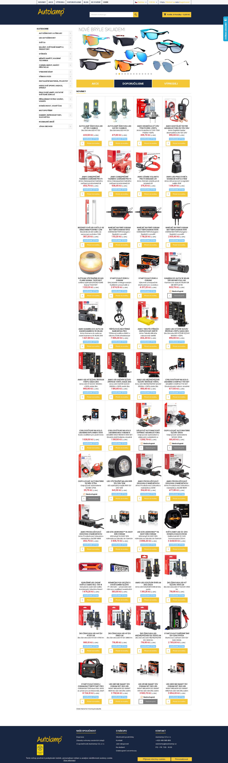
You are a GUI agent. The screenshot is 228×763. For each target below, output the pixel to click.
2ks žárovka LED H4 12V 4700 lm (90, 634)
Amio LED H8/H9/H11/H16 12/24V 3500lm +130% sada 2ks (148, 381)
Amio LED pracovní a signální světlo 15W (176, 177)
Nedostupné (179, 295)
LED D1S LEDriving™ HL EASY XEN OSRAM (119, 533)
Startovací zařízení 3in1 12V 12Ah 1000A (176, 634)
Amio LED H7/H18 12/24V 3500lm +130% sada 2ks (177, 330)
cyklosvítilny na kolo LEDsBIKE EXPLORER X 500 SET (91, 432)
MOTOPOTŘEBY (45, 110)
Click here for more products (88, 709)
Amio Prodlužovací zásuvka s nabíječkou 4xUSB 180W (176, 483)
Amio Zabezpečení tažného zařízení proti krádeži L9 (119, 178)
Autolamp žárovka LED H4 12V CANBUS (119, 127)
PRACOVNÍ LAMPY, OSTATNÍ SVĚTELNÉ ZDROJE (51, 93)
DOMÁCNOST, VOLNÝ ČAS (50, 106)
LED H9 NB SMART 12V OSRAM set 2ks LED (148, 685)
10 (142, 74)
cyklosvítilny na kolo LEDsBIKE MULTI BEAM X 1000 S (119, 432)
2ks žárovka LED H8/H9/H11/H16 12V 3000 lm (148, 634)
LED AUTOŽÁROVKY (47, 38)
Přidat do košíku (93, 143)
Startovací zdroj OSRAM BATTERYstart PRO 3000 (91, 686)
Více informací (69, 760)
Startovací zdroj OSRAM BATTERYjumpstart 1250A (119, 280)
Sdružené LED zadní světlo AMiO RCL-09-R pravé (91, 584)
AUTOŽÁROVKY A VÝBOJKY (50, 33)
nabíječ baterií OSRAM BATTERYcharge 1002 (119, 228)
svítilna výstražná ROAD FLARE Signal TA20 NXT (91, 279)
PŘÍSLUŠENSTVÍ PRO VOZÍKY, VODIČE (51, 100)
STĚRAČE (43, 54)
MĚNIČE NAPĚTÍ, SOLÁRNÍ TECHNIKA (50, 59)
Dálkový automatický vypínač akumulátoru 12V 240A (148, 432)
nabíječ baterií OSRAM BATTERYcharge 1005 (148, 228)
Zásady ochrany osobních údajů (90, 740)
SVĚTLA (42, 42)
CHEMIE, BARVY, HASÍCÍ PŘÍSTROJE (49, 66)
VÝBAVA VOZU (45, 76)
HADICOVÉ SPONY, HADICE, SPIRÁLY (51, 86)
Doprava (80, 737)
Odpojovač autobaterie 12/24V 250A (177, 431)
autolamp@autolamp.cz (166, 744)
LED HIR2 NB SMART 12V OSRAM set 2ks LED (176, 685)
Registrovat (184, 2)
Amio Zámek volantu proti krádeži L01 (148, 177)
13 (151, 74)
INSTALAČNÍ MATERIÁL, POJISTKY (53, 81)
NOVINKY (42, 2)
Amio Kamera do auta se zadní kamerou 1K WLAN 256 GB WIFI (91, 331)
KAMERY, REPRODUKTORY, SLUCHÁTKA (50, 116)
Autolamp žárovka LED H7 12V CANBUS (91, 127)
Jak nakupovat (122, 744)
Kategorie (42, 28)
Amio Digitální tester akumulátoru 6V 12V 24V (176, 127)
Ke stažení (95, 2)
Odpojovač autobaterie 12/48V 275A (91, 482)
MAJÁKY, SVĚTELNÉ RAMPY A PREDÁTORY (51, 48)
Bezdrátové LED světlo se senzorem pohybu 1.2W (91, 228)
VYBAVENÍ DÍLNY (46, 72)
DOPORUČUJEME (74, 2)
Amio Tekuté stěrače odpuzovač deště (148, 330)
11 (145, 74)
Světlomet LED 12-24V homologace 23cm (177, 533)
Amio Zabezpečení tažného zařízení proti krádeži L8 (91, 178)
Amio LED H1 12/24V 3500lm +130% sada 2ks (91, 380)
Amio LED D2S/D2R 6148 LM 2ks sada (148, 583)
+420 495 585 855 (163, 740)
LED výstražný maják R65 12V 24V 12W (119, 482)
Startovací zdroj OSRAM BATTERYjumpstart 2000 (148, 280)
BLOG (86, 2)
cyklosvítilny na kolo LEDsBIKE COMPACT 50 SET (176, 380)
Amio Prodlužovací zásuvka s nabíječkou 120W (148, 483)
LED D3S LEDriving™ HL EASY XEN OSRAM (148, 533)
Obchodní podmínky (125, 737)
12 (148, 74)
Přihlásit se (170, 2)
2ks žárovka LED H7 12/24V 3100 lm (177, 583)
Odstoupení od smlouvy (126, 750)
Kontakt (119, 740)
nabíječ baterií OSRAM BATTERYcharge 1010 (177, 228)
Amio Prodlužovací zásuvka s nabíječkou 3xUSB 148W (90, 534)
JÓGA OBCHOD (46, 126)
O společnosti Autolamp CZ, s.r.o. (90, 744)
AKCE (51, 2)
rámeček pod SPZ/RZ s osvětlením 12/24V (119, 583)
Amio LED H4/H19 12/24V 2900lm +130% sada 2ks (119, 380)
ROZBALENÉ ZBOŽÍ (46, 121)
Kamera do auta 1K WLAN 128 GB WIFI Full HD (176, 279)
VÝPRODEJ (60, 2)
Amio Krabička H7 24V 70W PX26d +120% (148, 127)
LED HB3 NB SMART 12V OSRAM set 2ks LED (119, 685)
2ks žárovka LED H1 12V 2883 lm (119, 634)
